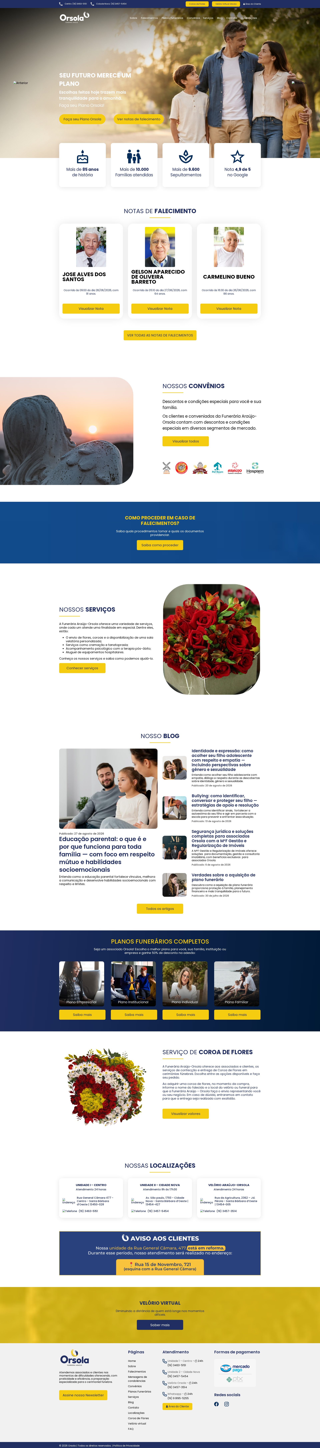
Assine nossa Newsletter (83, 1395)
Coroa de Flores (197, 3)
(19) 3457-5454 (118, 3)
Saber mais (160, 1325)
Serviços (208, 18)
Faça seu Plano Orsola (82, 119)
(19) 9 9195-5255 (178, 1398)
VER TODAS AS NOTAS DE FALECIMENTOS (160, 335)
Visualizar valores (185, 1113)
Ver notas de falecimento (138, 119)
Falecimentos (137, 1372)
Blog (219, 18)
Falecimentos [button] (149, 18)
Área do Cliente (253, 3)
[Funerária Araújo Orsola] (82, 17)
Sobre (132, 1366)
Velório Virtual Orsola (226, 3)
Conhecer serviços (82, 668)
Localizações (136, 1413)
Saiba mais (82, 1014)
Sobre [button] (133, 18)
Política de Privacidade (126, 1445)
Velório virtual (137, 1424)
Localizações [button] (249, 18)
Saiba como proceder (160, 545)
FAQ (131, 1429)
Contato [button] (231, 18)
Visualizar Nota (91, 308)
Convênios (193, 18)
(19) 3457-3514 (177, 1387)
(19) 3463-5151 (79, 3)
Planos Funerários (172, 18)
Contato (133, 1408)
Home (132, 1361)
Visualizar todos (185, 441)
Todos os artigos (160, 908)
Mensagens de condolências (137, 1379)
